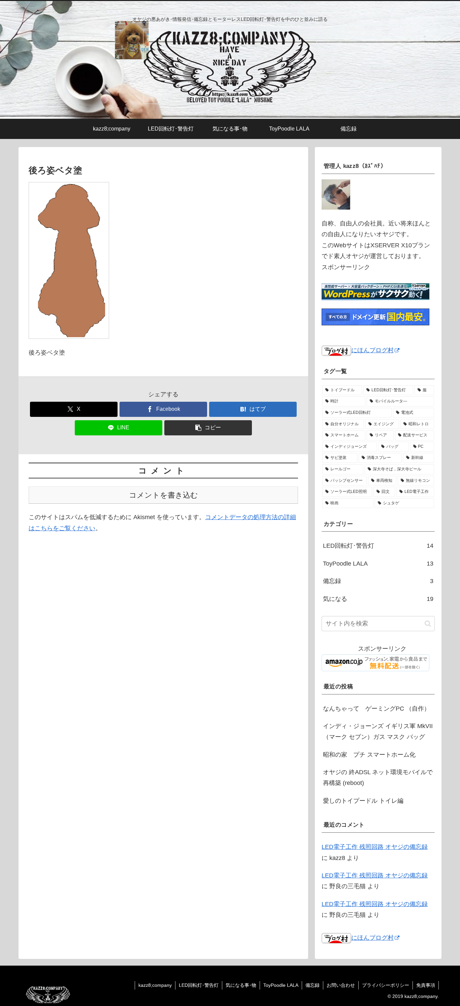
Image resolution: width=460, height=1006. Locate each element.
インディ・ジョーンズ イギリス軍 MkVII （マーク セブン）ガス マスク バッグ (378, 732)
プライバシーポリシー (385, 985)
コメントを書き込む (163, 495)
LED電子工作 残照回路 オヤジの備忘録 (375, 847)
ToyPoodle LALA (280, 985)
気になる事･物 (241, 985)
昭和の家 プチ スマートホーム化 (369, 755)
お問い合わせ (341, 985)
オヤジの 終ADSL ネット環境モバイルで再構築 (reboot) (378, 778)
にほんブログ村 (372, 350)
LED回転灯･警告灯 (199, 985)
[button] (208, 427)
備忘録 (312, 985)
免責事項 (425, 985)
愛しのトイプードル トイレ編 (363, 801)
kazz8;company (155, 985)
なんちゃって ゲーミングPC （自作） (376, 708)
